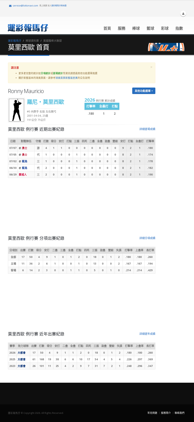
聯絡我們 (180, 412)
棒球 (136, 28)
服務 (121, 28)
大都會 (22, 352)
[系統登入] (183, 13)
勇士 (24, 148)
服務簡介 (166, 412)
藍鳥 (24, 161)
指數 (179, 28)
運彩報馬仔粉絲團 (58, 5)
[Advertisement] (81, 208)
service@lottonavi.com (25, 5)
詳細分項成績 (147, 238)
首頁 (107, 28)
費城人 (23, 174)
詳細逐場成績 (147, 129)
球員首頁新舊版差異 (67, 77)
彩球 (165, 28)
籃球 (150, 28)
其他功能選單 (143, 90)
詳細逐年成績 (147, 333)
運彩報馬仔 (14, 40)
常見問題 (152, 412)
